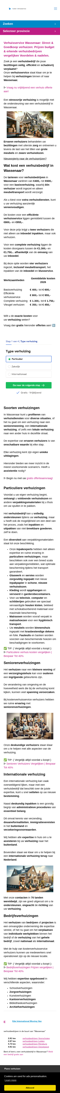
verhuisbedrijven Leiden (34, 1041)
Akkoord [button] (30, 1088)
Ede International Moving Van (27, 1021)
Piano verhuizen (12, 1069)
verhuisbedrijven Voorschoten (36, 1038)
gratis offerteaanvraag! (40, 478)
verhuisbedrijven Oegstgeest (36, 1047)
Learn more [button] (10, 1080)
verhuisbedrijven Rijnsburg (35, 1044)
